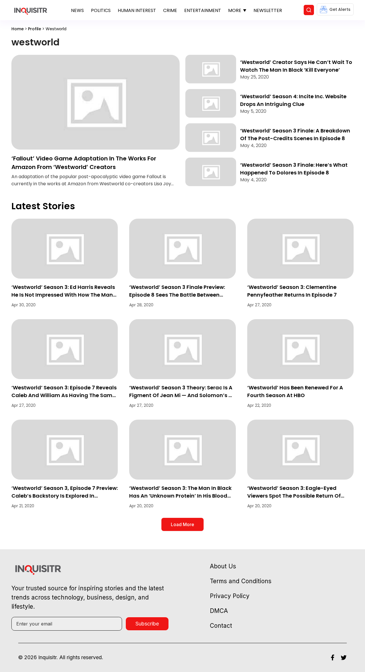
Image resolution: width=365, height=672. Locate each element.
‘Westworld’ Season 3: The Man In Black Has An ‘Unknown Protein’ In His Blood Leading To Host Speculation (180, 495)
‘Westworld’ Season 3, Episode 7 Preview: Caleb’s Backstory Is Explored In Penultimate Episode (64, 495)
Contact (221, 625)
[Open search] (309, 10)
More (234, 10)
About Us (223, 566)
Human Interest (137, 10)
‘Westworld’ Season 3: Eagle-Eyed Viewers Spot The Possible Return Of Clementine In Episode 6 (294, 495)
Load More (182, 524)
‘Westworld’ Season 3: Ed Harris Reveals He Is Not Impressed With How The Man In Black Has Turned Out (63, 294)
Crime (170, 10)
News (77, 10)
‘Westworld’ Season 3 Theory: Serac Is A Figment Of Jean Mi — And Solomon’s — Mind (181, 395)
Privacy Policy (230, 595)
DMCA (219, 610)
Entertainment (202, 10)
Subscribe (147, 624)
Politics (101, 10)
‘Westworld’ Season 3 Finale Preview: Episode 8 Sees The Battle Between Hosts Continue (177, 294)
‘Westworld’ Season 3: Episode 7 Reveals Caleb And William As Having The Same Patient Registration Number (64, 395)
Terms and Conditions (240, 581)
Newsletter (268, 10)
